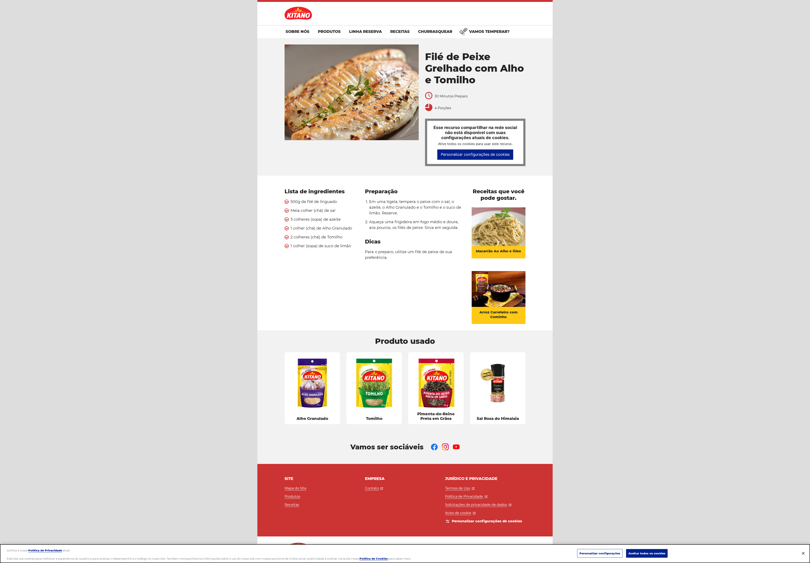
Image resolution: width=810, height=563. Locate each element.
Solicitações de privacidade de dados (478, 505)
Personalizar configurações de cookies (475, 154)
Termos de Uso (459, 488)
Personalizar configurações (599, 553)
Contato (374, 488)
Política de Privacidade (466, 496)
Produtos (292, 496)
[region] (405, 553)
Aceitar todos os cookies (646, 553)
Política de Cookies (373, 558)
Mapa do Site (295, 488)
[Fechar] (803, 553)
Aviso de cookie (460, 513)
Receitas (292, 505)
